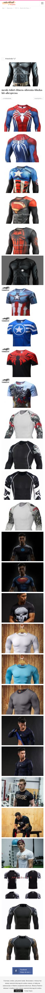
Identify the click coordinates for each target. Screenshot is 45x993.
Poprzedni (7, 98)
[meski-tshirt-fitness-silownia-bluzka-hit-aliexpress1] (22, 117)
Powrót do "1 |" (10, 59)
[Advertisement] (22, 32)
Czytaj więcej (28, 991)
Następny (38, 98)
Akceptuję (18, 991)
